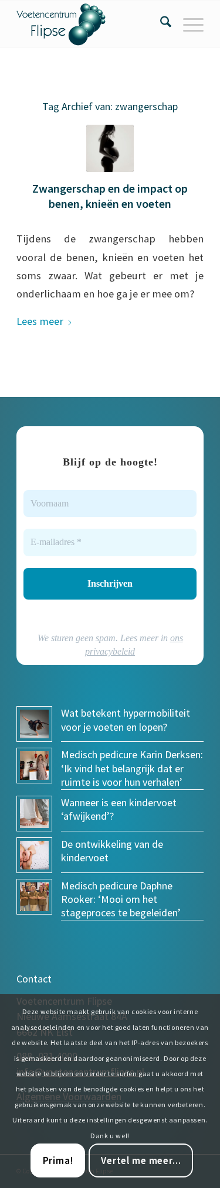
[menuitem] (159, 24)
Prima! (58, 1160)
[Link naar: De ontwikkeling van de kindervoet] (34, 855)
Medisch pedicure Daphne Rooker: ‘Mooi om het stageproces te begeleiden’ (121, 899)
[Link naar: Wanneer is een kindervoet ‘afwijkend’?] (34, 813)
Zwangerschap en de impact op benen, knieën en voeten (110, 196)
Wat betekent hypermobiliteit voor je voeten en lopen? (125, 719)
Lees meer (39, 321)
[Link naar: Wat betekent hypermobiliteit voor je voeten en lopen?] (34, 724)
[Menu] (187, 24)
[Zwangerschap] (110, 148)
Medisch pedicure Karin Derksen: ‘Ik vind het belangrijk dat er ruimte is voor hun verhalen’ (132, 768)
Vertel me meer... (141, 1160)
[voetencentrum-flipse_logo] (91, 24)
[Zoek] (159, 24)
